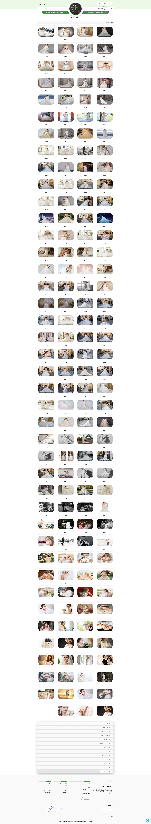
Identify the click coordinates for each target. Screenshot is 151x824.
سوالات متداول (47, 790)
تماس (99, 3)
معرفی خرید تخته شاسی (61, 785)
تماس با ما (48, 785)
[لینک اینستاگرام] (112, 817)
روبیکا (104, 3)
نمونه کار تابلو (47, 792)
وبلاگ (64, 790)
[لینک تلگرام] (108, 817)
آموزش (64, 792)
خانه (112, 22)
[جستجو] (48, 9)
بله (107, 3)
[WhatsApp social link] (110, 817)
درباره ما (48, 783)
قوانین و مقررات (47, 788)
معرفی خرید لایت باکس (61, 788)
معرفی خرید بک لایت (61, 783)
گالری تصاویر (108, 22)
